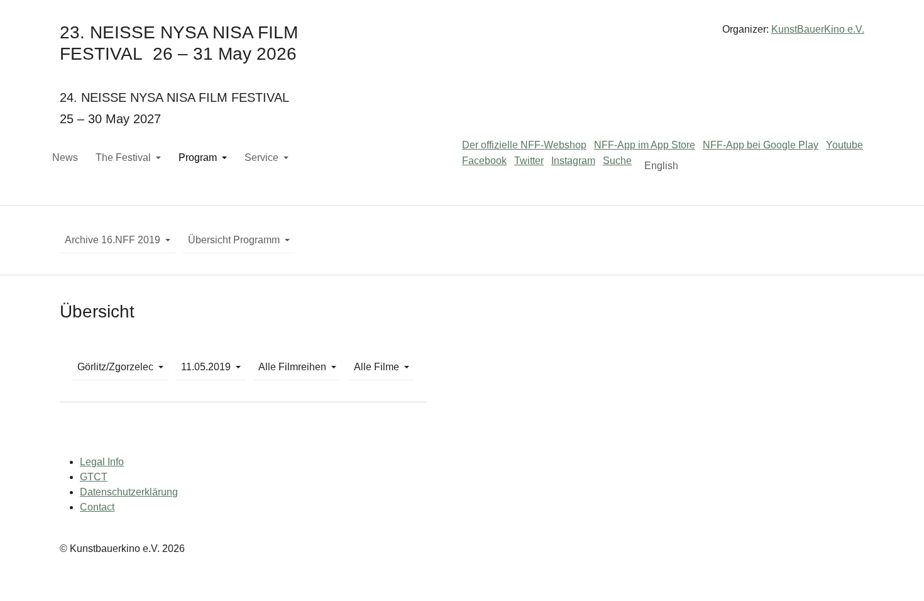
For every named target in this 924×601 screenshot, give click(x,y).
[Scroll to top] (896, 573)
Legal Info (102, 461)
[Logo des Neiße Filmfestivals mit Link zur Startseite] (462, 34)
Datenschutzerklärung (129, 492)
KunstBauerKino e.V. (817, 29)
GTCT (93, 476)
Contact (97, 507)
